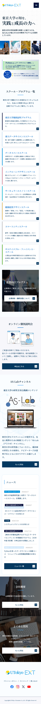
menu (36, 5)
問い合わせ (34, 681)
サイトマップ (24, 681)
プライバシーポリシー (10, 681)
